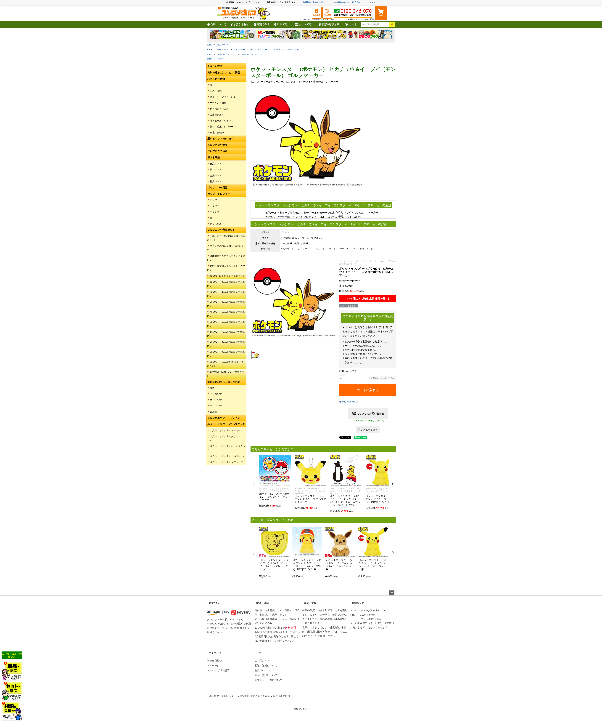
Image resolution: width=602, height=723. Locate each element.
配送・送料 (262, 603)
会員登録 (315, 19)
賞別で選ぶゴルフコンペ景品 (223, 72)
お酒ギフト (216, 175)
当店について (218, 24)
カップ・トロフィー (218, 193)
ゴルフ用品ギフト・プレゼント (225, 417)
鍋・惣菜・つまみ (219, 108)
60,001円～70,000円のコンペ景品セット (226, 333)
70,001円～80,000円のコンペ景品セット (226, 343)
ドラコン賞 (216, 394)
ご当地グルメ (217, 114)
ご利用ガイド (351, 19)
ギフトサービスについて (268, 680)
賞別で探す (263, 24)
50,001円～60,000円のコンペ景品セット (226, 323)
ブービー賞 (216, 406)
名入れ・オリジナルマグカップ (226, 462)
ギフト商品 (213, 157)
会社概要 (214, 696)
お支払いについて (265, 670)
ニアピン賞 (216, 400)
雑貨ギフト (216, 181)
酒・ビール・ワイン (220, 120)
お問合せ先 (358, 603)
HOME (209, 45)
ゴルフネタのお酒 (217, 151)
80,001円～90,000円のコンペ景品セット (226, 353)
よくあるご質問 (367, 19)
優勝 (212, 388)
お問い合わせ (229, 696)
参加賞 (213, 411)
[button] (254, 484)
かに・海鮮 (216, 91)
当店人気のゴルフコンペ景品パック (226, 248)
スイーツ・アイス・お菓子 (224, 97)
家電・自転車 (217, 132)
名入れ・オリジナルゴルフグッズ (226, 424)
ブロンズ (214, 212)
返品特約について (349, 402)
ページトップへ (391, 592)
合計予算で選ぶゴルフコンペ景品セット (226, 267)
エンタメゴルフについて (332, 19)
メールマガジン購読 (218, 670)
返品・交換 (310, 603)
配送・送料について (266, 665)
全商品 (220, 59)
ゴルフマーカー (223, 45)
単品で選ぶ (283, 24)
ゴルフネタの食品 (217, 145)
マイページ (215, 653)
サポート (261, 653)
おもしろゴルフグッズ (226, 54)
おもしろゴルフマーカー (251, 54)
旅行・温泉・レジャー (221, 126)
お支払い (214, 603)
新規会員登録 (214, 660)
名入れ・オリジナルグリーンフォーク (226, 438)
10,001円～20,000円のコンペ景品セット (226, 283)
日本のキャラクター (258, 49)
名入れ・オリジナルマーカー (225, 430)
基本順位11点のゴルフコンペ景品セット (226, 258)
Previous (254, 554)
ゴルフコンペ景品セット (221, 229)
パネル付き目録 (216, 78)
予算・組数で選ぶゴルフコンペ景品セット (226, 238)
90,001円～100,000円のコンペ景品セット (225, 363)
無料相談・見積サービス (314, 2)
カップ (213, 200)
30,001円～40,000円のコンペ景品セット (226, 303)
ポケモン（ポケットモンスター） (286, 49)
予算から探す (241, 24)
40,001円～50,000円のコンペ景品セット (226, 313)
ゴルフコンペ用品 (217, 187)
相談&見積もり (330, 24)
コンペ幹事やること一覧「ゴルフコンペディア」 (354, 2)
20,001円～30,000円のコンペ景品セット (226, 294)
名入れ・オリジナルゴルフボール (227, 456)
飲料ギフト (216, 169)
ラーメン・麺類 (218, 102)
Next (393, 553)
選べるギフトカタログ (219, 138)
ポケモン (285, 232)
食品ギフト (216, 163)
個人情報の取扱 (281, 696)
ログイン (305, 19)
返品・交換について (266, 675)
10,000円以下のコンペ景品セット (227, 276)
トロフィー (216, 206)
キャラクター (239, 49)
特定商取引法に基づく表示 (255, 696)
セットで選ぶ (306, 24)
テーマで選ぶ (223, 49)
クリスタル (216, 223)
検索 (392, 24)
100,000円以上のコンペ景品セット (225, 373)
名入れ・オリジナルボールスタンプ (226, 448)
